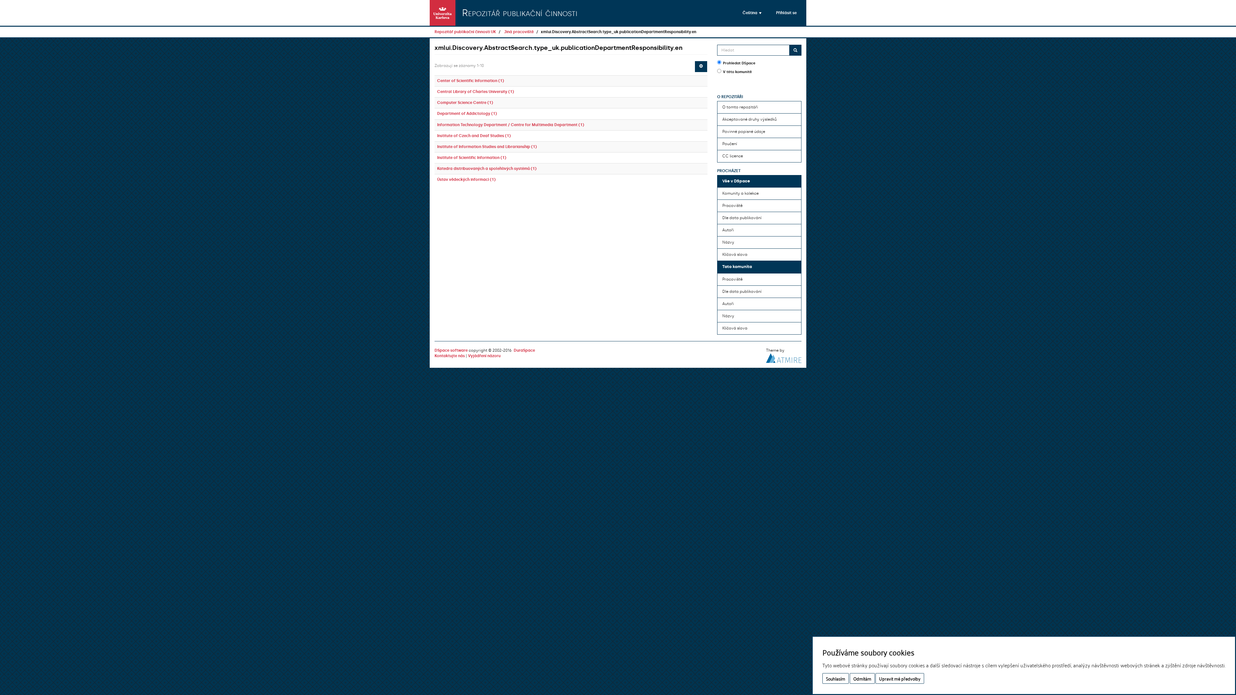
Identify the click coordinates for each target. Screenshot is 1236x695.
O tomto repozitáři (740, 107)
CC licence (732, 156)
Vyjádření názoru (484, 356)
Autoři (728, 230)
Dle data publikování (742, 218)
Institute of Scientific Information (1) (471, 157)
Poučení (729, 144)
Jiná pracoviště (519, 32)
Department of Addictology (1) (467, 113)
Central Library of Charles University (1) (475, 91)
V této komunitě (737, 72)
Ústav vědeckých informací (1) (466, 179)
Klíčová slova (734, 254)
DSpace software (451, 350)
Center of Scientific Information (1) (470, 81)
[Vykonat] (795, 50)
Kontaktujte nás (450, 356)
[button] (752, 13)
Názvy (728, 242)
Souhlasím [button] (835, 678)
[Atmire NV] (783, 357)
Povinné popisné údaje (743, 131)
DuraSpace (524, 350)
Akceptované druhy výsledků (749, 119)
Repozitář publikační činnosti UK (465, 32)
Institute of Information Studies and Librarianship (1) (487, 146)
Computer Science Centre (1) (465, 102)
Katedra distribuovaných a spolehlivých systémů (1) (487, 168)
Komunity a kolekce (740, 193)
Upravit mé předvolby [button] (900, 678)
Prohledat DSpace (739, 63)
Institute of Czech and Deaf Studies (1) (474, 136)
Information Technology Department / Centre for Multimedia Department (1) (510, 125)
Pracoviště (732, 205)
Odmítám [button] (862, 678)
